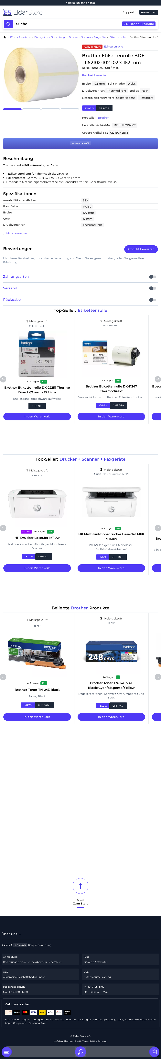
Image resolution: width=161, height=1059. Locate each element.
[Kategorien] (7, 1052)
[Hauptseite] (41, 12)
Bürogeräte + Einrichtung (49, 37)
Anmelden (148, 12)
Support (128, 12)
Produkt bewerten (94, 75)
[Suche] (80, 1051)
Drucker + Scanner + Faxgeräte (87, 37)
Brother (103, 117)
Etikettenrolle (118, 37)
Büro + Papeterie (20, 37)
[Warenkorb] (154, 1052)
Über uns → (12, 934)
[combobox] (85, 24)
